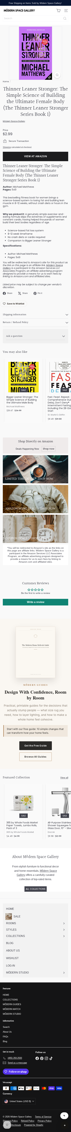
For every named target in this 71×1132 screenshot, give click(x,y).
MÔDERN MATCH (11, 1009)
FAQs (5, 1036)
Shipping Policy (10, 1121)
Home (6, 81)
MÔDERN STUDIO (12, 1014)
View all (64, 777)
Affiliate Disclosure (12, 1125)
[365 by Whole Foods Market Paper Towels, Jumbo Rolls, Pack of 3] (23, 812)
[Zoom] (57, 75)
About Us (7, 1032)
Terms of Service (43, 1116)
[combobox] (35, 18)
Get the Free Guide (35, 745)
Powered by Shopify (33, 1125)
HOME (6, 995)
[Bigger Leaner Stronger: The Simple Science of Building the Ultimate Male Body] (23, 386)
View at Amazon (35, 156)
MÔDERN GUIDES (12, 1004)
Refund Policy (27, 1121)
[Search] (65, 18)
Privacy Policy (45, 1121)
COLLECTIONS (10, 999)
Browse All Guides (35, 756)
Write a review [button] (35, 602)
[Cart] (58, 10)
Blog (5, 1041)
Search (6, 1027)
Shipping (7, 147)
